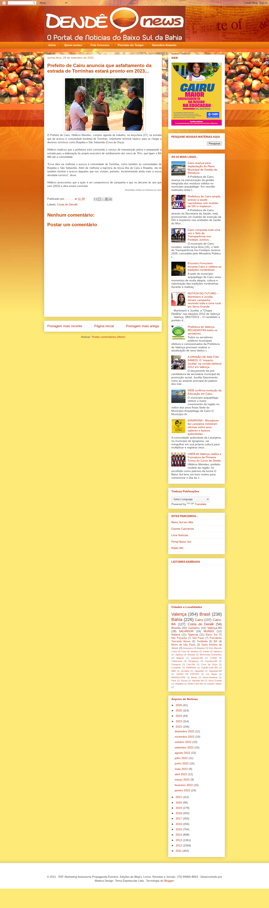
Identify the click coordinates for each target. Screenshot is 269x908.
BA (215, 641)
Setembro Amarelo (164, 45)
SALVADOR (186, 631)
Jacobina (185, 671)
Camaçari (176, 664)
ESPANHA (191, 667)
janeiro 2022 (183, 790)
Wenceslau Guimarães (211, 654)
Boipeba (201, 648)
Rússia (184, 680)
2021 (179, 797)
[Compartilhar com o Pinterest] (110, 199)
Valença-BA (214, 627)
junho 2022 (182, 763)
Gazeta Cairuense (182, 528)
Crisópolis (176, 667)
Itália (173, 671)
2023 (179, 721)
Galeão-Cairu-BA (209, 667)
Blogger (169, 880)
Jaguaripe (199, 671)
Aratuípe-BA (197, 658)
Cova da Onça (209, 664)
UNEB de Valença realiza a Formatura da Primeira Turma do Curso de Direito (204, 457)
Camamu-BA (211, 661)
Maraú (194, 677)
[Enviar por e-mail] (95, 199)
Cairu (199, 620)
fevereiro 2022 (184, 785)
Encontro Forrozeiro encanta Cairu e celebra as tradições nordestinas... (204, 267)
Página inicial (104, 326)
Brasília (176, 627)
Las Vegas (211, 674)
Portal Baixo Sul (181, 541)
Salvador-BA (198, 680)
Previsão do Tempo (131, 45)
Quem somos (73, 45)
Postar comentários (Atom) (108, 336)
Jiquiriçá (179, 654)
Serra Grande (215, 680)
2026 (179, 705)
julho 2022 (181, 758)
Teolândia (202, 641)
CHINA (213, 658)
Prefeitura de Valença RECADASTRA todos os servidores (202, 330)
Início (52, 45)
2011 (179, 850)
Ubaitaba (179, 684)
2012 (179, 845)
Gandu (206, 651)
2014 (179, 834)
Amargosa (188, 648)
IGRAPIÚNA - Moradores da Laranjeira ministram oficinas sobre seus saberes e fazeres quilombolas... (203, 427)
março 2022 (182, 779)
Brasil (204, 614)
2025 (179, 710)
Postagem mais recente (64, 326)
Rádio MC (177, 548)
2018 (179, 813)
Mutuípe (191, 654)
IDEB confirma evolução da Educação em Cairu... (205, 392)
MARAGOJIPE (178, 677)
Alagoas (180, 658)
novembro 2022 (185, 736)
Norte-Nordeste (210, 677)
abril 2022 (181, 774)
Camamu (194, 627)
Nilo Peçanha (179, 638)
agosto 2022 (183, 752)
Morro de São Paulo (183, 644)
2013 (179, 840)
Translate (200, 504)
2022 (179, 726)
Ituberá (175, 634)
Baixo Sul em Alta (182, 522)
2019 (179, 807)
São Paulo (198, 638)
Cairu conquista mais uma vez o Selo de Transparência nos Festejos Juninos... (204, 234)
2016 (179, 824)
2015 (179, 829)
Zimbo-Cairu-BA (195, 684)
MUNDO (209, 631)
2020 (179, 802)
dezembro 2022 (185, 731)
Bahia (176, 619)
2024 (179, 715)
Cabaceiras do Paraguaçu (185, 661)
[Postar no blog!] (99, 199)
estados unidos (214, 684)
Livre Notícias (179, 535)
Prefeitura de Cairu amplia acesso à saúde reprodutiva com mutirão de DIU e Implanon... (204, 201)
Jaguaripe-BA (215, 671)
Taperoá (193, 634)
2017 (179, 818)
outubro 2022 (183, 742)
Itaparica (217, 651)
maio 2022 (182, 768)
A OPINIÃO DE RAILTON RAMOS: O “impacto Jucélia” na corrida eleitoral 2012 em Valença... (204, 361)
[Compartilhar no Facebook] (107, 199)
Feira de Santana (189, 651)
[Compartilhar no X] (103, 199)
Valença (178, 614)
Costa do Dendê (67, 204)
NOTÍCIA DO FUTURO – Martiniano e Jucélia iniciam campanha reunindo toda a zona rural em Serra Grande (204, 300)
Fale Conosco (100, 45)
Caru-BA (191, 664)
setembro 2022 (184, 747)
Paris (173, 680)
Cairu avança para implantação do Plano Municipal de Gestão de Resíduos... (202, 167)
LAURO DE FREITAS (187, 674)
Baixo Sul (211, 634)
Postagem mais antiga (142, 326)
